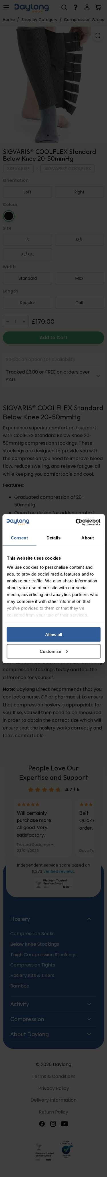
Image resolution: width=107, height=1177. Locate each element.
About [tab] (87, 537)
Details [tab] (53, 537)
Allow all (53, 634)
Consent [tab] (19, 537)
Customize (50, 651)
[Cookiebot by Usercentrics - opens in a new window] (76, 522)
